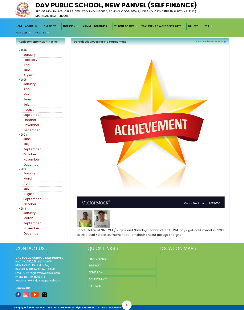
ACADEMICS (100, 26)
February (30, 60)
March (28, 178)
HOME (19, 26)
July (26, 104)
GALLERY (193, 26)
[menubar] (122, 29)
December (31, 130)
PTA (207, 26)
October (29, 120)
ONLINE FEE (50, 26)
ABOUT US (31, 26)
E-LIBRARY (95, 265)
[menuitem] (19, 26)
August (28, 75)
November (31, 125)
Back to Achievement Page (210, 41)
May (26, 94)
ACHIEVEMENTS (98, 279)
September (32, 115)
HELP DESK (21, 32)
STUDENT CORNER (124, 26)
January (29, 54)
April (26, 65)
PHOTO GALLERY (99, 259)
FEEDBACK (95, 286)
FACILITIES (40, 32)
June (27, 70)
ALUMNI (86, 26)
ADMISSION (69, 26)
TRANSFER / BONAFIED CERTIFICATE (161, 26)
